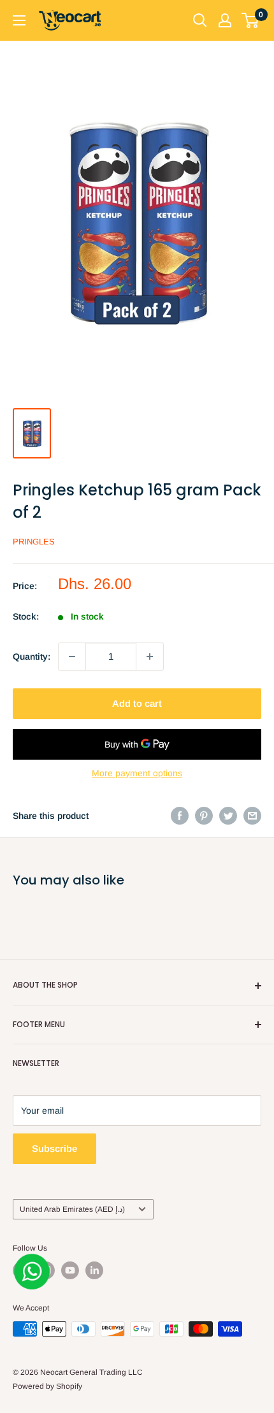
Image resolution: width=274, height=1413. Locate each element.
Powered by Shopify (47, 1386)
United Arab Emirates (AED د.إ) (72, 1209)
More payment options (137, 773)
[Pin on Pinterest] (204, 816)
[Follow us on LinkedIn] (94, 1270)
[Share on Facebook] (180, 816)
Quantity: (31, 656)
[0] (251, 20)
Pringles (34, 541)
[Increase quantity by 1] (149, 656)
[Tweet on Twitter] (228, 816)
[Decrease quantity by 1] (72, 656)
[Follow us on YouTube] (70, 1270)
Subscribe (54, 1148)
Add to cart (137, 703)
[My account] (225, 20)
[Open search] (200, 20)
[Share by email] (252, 816)
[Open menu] (19, 20)
